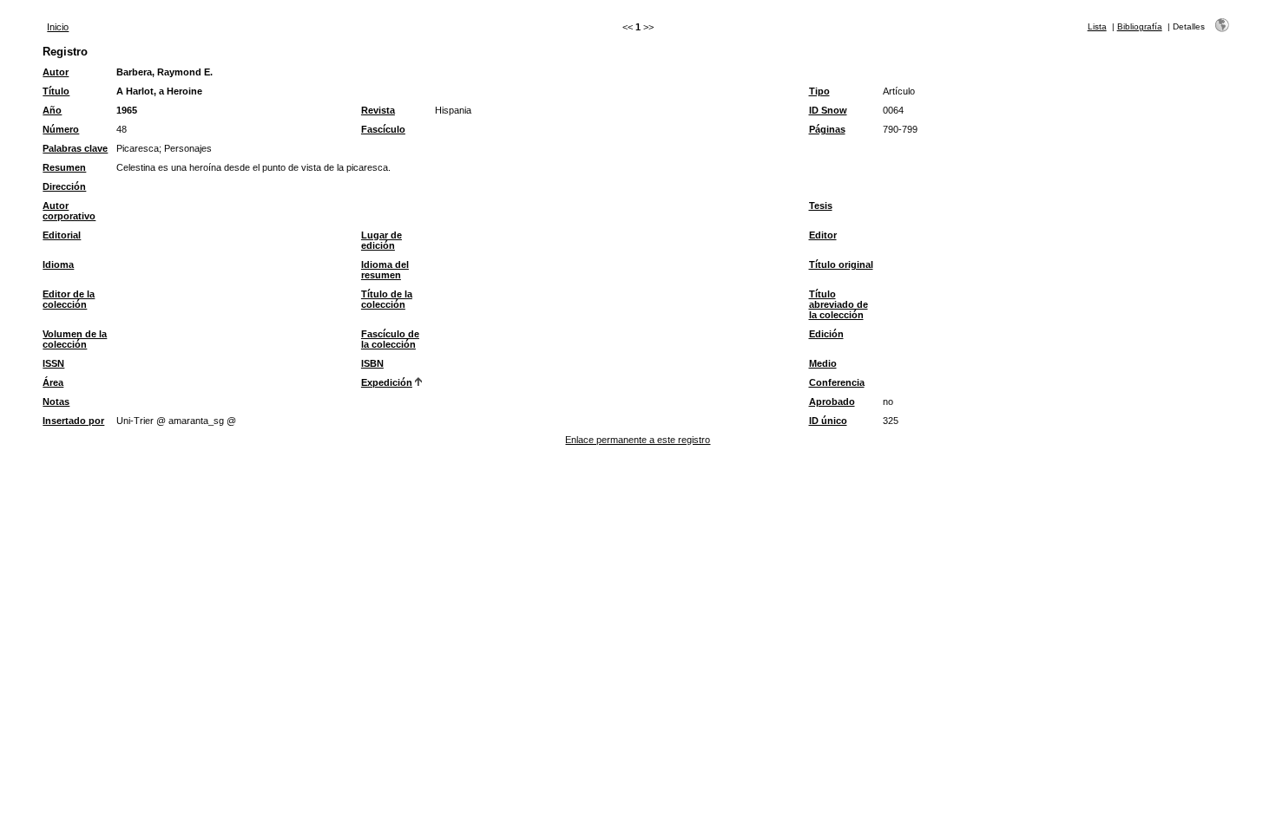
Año (52, 110)
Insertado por (73, 420)
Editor (823, 235)
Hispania (453, 110)
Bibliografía (1139, 26)
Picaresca (137, 148)
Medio (823, 363)
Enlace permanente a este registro (637, 439)
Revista (378, 110)
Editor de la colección (69, 299)
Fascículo (383, 129)
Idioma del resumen (385, 269)
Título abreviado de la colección (838, 304)
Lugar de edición (381, 240)
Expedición (386, 382)
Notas (56, 401)
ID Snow (828, 110)
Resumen (64, 167)
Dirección (64, 186)
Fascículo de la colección (390, 339)
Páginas (827, 129)
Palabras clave (75, 148)
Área (53, 382)
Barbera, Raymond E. (164, 72)
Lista (1097, 26)
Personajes (188, 148)
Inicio (58, 27)
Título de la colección (386, 299)
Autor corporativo (69, 210)
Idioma (58, 264)
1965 (126, 110)
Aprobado (832, 401)
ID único (828, 420)
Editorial (62, 235)
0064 (893, 110)
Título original (841, 264)
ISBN (372, 363)
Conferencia (837, 382)
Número (61, 129)
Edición (826, 334)
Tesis (820, 205)
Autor (56, 72)
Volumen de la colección (75, 339)
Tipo (819, 91)
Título (56, 91)
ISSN (53, 363)
